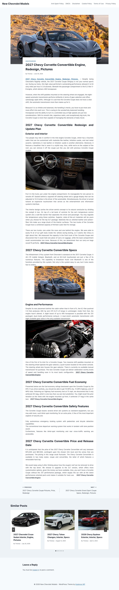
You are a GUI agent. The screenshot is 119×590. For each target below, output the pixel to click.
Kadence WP (80, 584)
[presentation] (26, 520)
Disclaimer (76, 4)
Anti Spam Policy (57, 4)
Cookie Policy (87, 4)
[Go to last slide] (13, 529)
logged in (35, 570)
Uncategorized (31, 61)
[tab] (55, 550)
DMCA (68, 4)
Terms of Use (99, 4)
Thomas (29, 73)
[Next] (105, 529)
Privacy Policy (111, 4)
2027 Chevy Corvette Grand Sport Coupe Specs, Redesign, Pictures (81, 490)
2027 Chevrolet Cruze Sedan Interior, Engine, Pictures (23, 537)
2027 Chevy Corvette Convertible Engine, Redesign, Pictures (52, 79)
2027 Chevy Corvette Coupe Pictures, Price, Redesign (39, 490)
